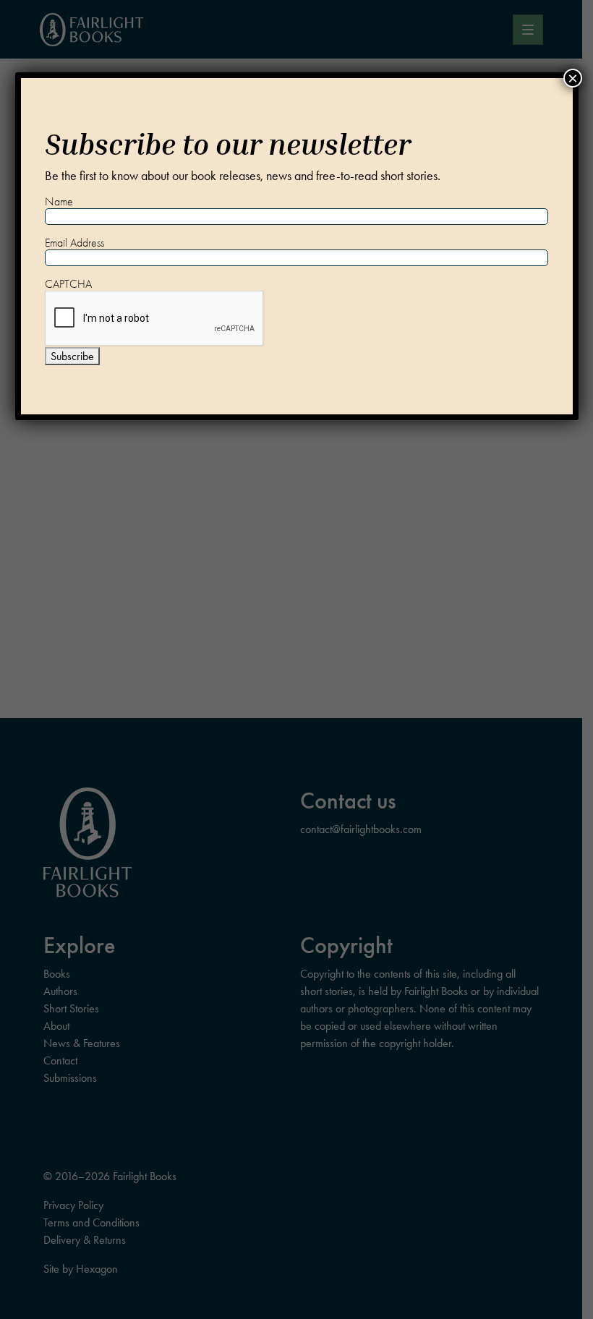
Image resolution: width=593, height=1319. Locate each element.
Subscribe (72, 356)
